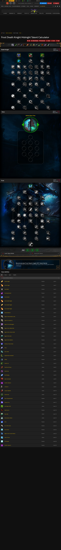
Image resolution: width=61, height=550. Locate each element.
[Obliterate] (24, 192)
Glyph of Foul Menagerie (9, 324)
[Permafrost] (24, 72)
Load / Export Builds (9, 253)
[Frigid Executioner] (42, 215)
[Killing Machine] (19, 198)
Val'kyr (6, 359)
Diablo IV (39, 0)
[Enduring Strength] (30, 215)
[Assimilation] (30, 84)
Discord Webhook (16, 6)
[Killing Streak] (13, 238)
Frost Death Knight (8, 301)
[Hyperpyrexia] (48, 232)
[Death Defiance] (36, 78)
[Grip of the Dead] (48, 84)
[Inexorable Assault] (13, 209)
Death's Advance (8, 382)
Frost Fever (7, 429)
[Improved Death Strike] (30, 61)
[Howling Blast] (36, 192)
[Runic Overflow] (24, 203)
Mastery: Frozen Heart (9, 343)
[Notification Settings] (55, 6)
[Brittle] (42, 72)
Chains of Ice (7, 402)
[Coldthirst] (13, 72)
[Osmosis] (13, 96)
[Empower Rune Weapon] (30, 198)
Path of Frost (7, 437)
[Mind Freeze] (13, 67)
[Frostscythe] (42, 198)
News (2, 6)
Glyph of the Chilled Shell (9, 328)
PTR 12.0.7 (14, 3)
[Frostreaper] (24, 209)
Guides (31, 6)
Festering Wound (8, 293)
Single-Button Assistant (9, 355)
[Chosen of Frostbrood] (30, 244)
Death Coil (7, 363)
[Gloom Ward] (24, 67)
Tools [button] (27, 6)
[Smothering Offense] (24, 227)
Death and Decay (8, 367)
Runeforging (7, 375)
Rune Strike (7, 351)
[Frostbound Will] (30, 203)
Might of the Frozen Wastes (10, 433)
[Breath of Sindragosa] (48, 238)
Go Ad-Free (42, 6)
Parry (6, 347)
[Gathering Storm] (48, 209)
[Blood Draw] (48, 96)
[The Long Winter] (24, 238)
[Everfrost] (42, 221)
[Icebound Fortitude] (19, 55)
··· (43, 0)
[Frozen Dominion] (36, 215)
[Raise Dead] (42, 55)
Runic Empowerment (9, 398)
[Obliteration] (13, 232)
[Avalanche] (36, 227)
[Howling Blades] (13, 221)
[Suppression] (19, 90)
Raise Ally (6, 414)
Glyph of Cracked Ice (8, 320)
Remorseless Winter (8, 418)
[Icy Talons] (19, 78)
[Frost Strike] (30, 186)
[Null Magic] (13, 107)
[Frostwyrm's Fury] (30, 221)
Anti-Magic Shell (8, 406)
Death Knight (7, 281)
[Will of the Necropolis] (42, 101)
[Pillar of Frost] (30, 209)
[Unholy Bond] (42, 78)
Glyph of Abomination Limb (10, 316)
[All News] (3, 1)
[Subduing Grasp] (30, 101)
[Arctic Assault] (19, 203)
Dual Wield (7, 289)
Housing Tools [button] (7, 6)
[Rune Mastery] (19, 101)
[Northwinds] (48, 221)
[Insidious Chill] (24, 96)
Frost (20, 33)
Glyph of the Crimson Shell (10, 332)
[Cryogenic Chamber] (19, 221)
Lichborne (6, 386)
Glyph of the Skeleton (9, 340)
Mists (30, 0)
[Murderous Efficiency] (19, 215)
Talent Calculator (9, 33)
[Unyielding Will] (24, 107)
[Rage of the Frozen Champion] (24, 215)
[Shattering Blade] (36, 232)
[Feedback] (57, 6)
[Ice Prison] (13, 84)
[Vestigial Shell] (48, 107)
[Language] (59, 6)
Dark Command (8, 379)
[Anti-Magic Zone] (30, 78)
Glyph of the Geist (8, 336)
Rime (5, 421)
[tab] (1, 274)
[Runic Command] (36, 203)
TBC (24, 0)
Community (36, 6)
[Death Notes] (24, 78)
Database (23, 6)
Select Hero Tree (30, 115)
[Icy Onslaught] (36, 209)
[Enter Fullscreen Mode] (53, 6)
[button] (27, 250)
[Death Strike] (30, 55)
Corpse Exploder (8, 390)
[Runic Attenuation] (19, 61)
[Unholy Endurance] (42, 90)
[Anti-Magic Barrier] (36, 84)
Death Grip (7, 371)
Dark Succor (7, 410)
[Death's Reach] (24, 84)
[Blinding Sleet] (19, 67)
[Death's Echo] (36, 107)
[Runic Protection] (36, 96)
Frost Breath (7, 297)
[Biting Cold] (42, 203)
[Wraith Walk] (30, 67)
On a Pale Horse (8, 425)
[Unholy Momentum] (36, 67)
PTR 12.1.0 (10, 3)
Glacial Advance (8, 312)
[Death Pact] (36, 72)
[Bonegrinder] (19, 227)
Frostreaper (7, 441)
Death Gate (7, 394)
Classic (18, 0)
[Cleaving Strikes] (42, 61)
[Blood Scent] (30, 90)
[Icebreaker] (42, 227)
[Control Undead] (42, 67)
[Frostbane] (36, 238)
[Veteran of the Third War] (30, 72)
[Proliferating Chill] (19, 72)
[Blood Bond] (48, 72)
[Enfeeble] (48, 67)
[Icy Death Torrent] (24, 232)
